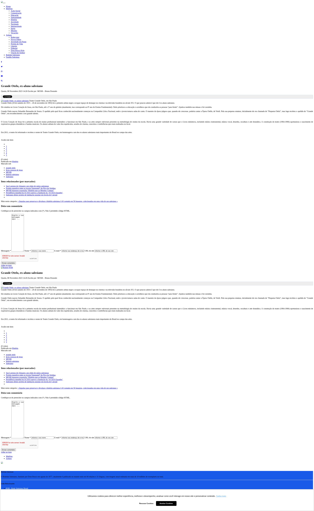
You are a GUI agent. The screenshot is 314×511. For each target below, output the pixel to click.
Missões (14, 31)
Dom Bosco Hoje (17, 50)
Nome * (27, 251)
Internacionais (16, 26)
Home (8, 6)
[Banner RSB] (7, 268)
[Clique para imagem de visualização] (15, 101)
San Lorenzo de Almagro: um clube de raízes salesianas (27, 186)
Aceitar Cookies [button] (166, 503)
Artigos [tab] (9, 458)
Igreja (13, 28)
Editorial (14, 48)
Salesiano (9, 177)
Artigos (9, 35)
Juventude (15, 22)
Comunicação (16, 13)
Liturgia (14, 46)
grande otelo (10, 168)
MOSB (9, 172)
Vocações (14, 33)
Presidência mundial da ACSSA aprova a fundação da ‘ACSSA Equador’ (34, 193)
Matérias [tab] (9, 456)
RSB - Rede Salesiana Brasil (17, 488)
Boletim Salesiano (13, 55)
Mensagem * (6, 251)
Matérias (9, 9)
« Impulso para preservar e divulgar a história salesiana (39, 201)
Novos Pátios (16, 39)
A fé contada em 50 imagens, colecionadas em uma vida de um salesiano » (89, 201)
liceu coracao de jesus (14, 170)
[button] (2, 463)
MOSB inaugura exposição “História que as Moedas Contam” (30, 190)
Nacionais (15, 24)
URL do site (89, 251)
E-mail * (57, 251)
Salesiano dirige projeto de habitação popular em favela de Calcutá (31, 195)
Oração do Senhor (18, 53)
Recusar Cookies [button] (146, 503)
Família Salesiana (12, 57)
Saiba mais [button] (221, 496)
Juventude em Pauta (18, 42)
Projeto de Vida (17, 44)
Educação (14, 15)
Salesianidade (16, 17)
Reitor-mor (15, 37)
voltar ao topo (6, 265)
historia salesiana (12, 174)
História (14, 20)
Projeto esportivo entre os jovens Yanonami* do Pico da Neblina (31, 188)
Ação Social (15, 11)
